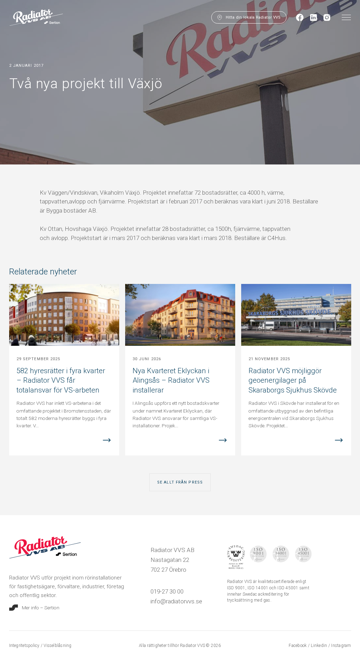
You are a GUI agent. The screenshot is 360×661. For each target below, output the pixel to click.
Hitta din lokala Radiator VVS (253, 17)
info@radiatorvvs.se (176, 601)
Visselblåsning (57, 645)
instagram (341, 645)
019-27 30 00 (167, 591)
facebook (298, 645)
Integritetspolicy (25, 645)
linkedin (319, 645)
